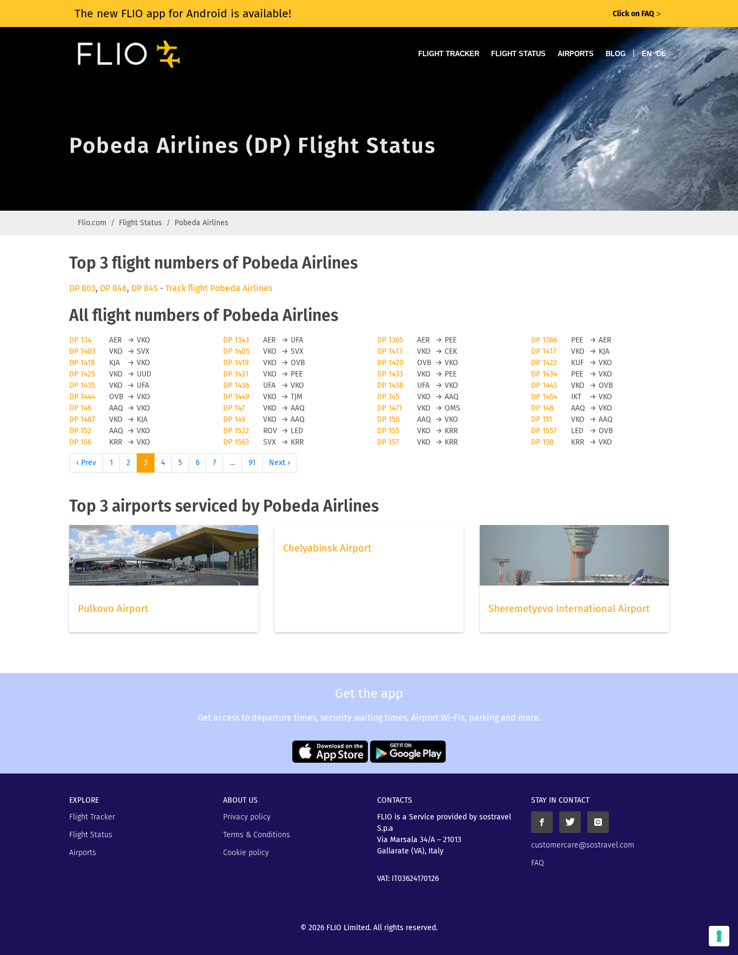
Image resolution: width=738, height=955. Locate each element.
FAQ (537, 862)
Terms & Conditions (256, 834)
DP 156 (80, 442)
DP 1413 (389, 351)
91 (252, 462)
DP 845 (144, 288)
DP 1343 (236, 340)
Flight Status (518, 54)
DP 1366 (544, 340)
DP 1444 (82, 396)
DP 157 (388, 442)
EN (647, 54)
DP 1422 (544, 362)
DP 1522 (236, 430)
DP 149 (234, 419)
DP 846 (113, 288)
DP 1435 (82, 385)
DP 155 (388, 430)
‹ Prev (86, 462)
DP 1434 (544, 374)
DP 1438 (390, 385)
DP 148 (542, 408)
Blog (616, 54)
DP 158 (542, 442)
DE (661, 54)
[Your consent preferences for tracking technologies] (719, 936)
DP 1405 (236, 351)
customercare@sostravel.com (582, 845)
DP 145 (388, 396)
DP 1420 (390, 362)
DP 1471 (389, 408)
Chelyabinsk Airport (327, 548)
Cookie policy (246, 852)
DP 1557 (543, 430)
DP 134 (80, 340)
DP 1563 (236, 442)
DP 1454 (544, 396)
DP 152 (80, 430)
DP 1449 (236, 396)
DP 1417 (543, 351)
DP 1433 (390, 374)
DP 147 (234, 408)
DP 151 (541, 419)
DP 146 (80, 408)
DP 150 (388, 419)
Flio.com (92, 222)
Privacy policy (247, 817)
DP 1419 (236, 362)
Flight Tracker (448, 54)
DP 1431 (236, 374)
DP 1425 (82, 374)
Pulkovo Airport (113, 609)
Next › (279, 462)
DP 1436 (236, 385)
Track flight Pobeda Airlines (218, 288)
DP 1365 (390, 340)
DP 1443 (544, 385)
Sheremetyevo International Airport (569, 609)
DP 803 (82, 288)
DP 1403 (82, 351)
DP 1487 (82, 419)
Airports (576, 54)
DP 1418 (82, 362)
